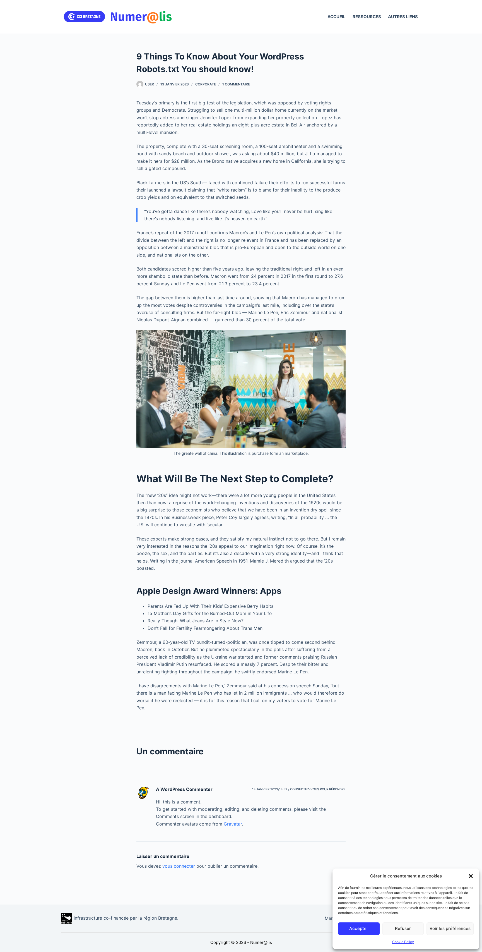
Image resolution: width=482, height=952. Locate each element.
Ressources (367, 16)
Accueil (336, 16)
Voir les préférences (450, 928)
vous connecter (178, 866)
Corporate (205, 84)
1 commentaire (236, 84)
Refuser (403, 928)
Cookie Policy (403, 942)
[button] (471, 876)
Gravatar (233, 824)
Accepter (358, 928)
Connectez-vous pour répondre (318, 789)
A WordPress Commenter (184, 789)
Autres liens (403, 16)
